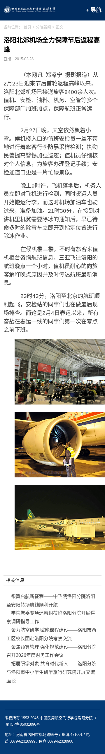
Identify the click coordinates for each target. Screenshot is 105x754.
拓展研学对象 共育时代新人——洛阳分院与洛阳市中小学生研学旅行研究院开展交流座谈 (51, 672)
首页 (27, 27)
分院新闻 (43, 27)
